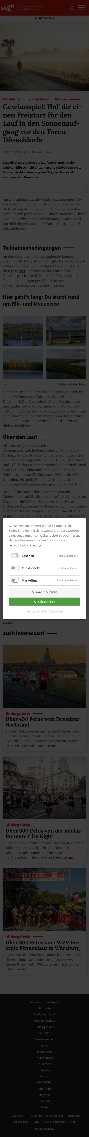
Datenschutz (56, 611)
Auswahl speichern (44, 592)
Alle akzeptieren (44, 601)
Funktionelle (31, 568)
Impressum (32, 611)
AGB (43, 611)
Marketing (29, 580)
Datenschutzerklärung (25, 545)
